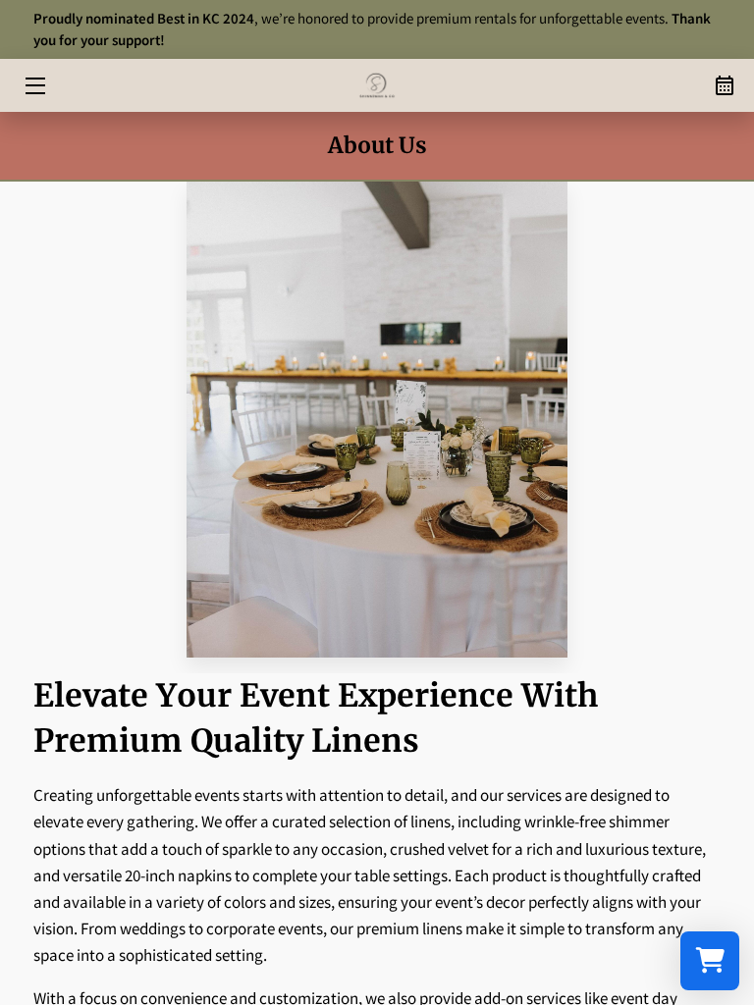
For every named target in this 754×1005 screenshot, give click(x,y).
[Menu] (34, 86)
